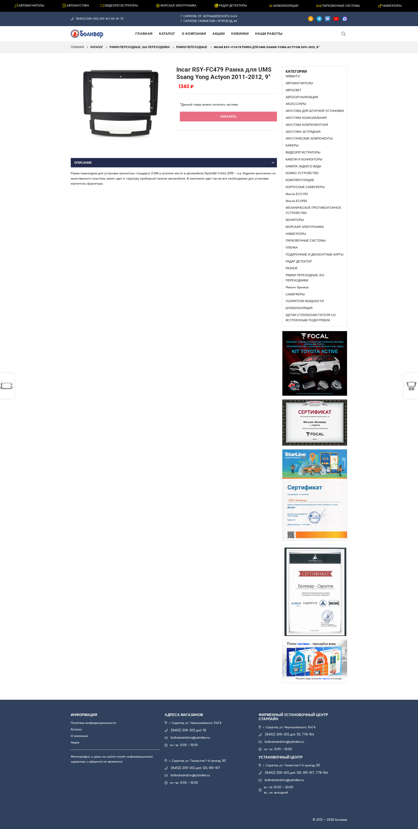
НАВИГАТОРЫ (296, 234)
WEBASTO (293, 76)
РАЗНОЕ (292, 268)
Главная (144, 33)
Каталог (167, 33)
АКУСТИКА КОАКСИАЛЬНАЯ (306, 118)
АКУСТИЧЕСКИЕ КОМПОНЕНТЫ (309, 138)
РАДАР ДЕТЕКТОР (299, 261)
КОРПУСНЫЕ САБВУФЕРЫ (305, 187)
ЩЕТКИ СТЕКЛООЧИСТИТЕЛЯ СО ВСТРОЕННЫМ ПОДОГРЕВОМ (311, 317)
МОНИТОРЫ (295, 220)
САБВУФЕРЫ (295, 294)
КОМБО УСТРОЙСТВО (302, 173)
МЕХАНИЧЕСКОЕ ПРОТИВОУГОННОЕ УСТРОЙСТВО (313, 210)
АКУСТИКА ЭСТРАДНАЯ (303, 131)
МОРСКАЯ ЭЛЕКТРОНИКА (305, 227)
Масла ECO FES (297, 194)
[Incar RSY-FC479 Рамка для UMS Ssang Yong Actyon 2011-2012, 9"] (121, 103)
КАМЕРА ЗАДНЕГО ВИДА (303, 166)
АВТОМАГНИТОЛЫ (299, 83)
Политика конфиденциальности (93, 723)
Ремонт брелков (297, 287)
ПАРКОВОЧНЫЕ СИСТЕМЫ (305, 240)
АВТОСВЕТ (294, 90)
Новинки (240, 33)
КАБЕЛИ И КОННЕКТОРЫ (304, 159)
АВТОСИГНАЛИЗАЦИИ (302, 97)
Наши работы (269, 33)
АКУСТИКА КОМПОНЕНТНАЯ (307, 125)
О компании (194, 33)
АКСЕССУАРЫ (296, 104)
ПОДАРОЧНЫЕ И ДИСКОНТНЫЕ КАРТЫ (314, 254)
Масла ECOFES (296, 201)
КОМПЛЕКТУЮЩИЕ (300, 180)
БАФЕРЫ (292, 145)
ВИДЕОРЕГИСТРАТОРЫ (303, 152)
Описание (83, 162)
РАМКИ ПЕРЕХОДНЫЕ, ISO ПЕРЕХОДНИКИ (140, 47)
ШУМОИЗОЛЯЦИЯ (299, 308)
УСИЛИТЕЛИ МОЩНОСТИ (305, 301)
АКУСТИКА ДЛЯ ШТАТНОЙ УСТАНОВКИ (315, 111)
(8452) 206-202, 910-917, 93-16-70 (99, 19)
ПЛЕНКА (292, 247)
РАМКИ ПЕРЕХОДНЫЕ (191, 47)
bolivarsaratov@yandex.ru (190, 737)
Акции (218, 33)
